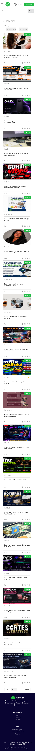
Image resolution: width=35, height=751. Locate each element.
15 (7, 689)
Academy (18, 717)
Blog (17, 715)
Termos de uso (22, 747)
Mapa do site (12, 747)
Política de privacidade (11, 749)
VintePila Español (17, 730)
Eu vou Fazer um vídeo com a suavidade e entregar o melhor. (16, 252)
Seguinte (26, 689)
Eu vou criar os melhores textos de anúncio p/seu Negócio (14, 284)
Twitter (18, 703)
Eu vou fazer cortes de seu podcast (15, 480)
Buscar (31, 11)
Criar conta (29, 4)
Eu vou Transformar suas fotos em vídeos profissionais (15, 676)
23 (20, 689)
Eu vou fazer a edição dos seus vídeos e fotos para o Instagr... (16, 415)
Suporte (17, 719)
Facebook (10, 703)
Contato (22, 749)
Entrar (20, 4)
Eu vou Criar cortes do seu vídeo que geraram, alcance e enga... (15, 186)
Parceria (17, 734)
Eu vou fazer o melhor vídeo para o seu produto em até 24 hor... (16, 56)
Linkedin (18, 705)
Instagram (27, 703)
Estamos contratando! (17, 732)
